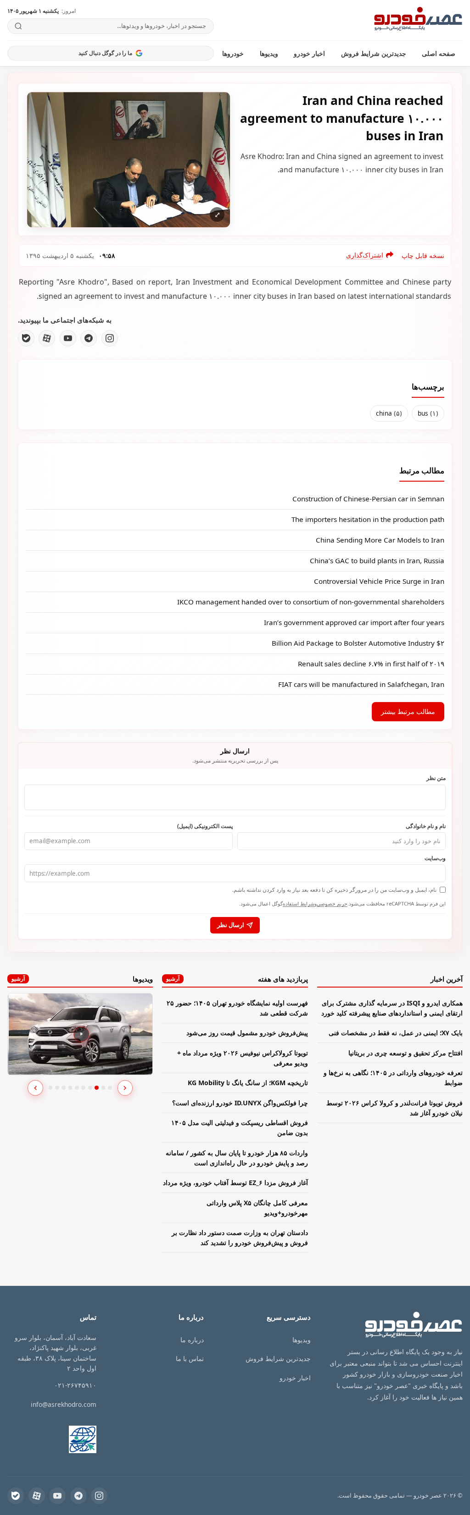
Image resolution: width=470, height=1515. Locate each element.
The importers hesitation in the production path (367, 519)
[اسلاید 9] (103, 1088)
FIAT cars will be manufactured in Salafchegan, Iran (361, 684)
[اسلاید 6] (83, 1088)
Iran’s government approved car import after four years (354, 622)
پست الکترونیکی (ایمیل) (205, 825)
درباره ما (192, 1339)
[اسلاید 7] (90, 1088)
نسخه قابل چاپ (423, 255)
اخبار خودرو (309, 53)
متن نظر (436, 777)
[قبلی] (35, 1088)
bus (428, 413)
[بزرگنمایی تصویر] (128, 160)
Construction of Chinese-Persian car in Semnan (368, 498)
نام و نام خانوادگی (426, 825)
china (389, 413)
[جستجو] (18, 26)
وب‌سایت (435, 858)
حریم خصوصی (332, 903)
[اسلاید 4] (70, 1088)
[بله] (26, 338)
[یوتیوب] (68, 338)
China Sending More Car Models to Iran (380, 539)
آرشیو (172, 978)
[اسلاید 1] (51, 1088)
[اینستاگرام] (109, 338)
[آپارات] (47, 338)
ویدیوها (269, 53)
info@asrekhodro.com (63, 1404)
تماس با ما (190, 1358)
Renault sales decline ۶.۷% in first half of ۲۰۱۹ (371, 663)
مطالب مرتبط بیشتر (408, 711)
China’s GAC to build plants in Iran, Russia (377, 560)
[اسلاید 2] (57, 1088)
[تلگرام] (88, 338)
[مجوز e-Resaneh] (75, 1439)
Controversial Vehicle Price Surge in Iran (379, 581)
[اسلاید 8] (97, 1088)
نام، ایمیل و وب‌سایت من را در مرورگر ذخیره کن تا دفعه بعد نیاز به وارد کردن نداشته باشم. (334, 889)
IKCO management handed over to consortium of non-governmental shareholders (310, 601)
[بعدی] (125, 1088)
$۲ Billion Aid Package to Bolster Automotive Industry (358, 643)
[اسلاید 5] (77, 1088)
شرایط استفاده (298, 903)
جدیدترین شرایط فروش (373, 53)
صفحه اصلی (438, 53)
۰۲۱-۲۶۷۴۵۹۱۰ (75, 1385)
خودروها (233, 53)
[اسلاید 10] (110, 1088)
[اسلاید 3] (64, 1088)
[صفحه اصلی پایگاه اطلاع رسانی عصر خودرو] (418, 20)
